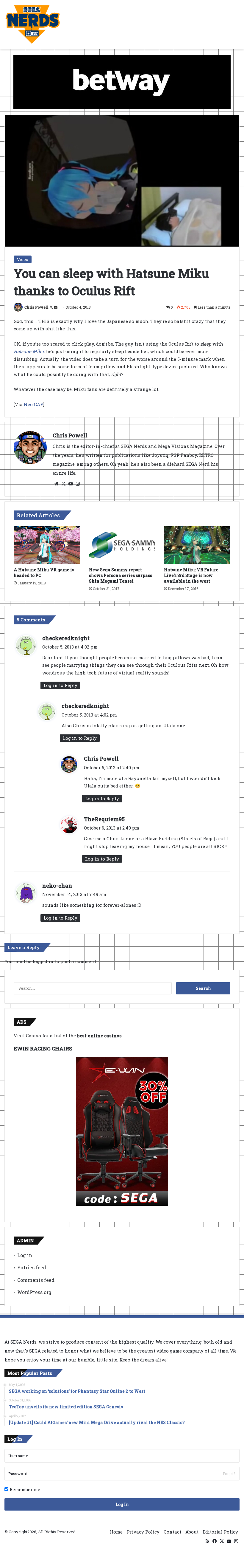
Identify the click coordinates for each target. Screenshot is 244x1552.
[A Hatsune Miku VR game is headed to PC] (47, 545)
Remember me (24, 1489)
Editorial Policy (220, 1532)
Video (22, 259)
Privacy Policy (143, 1532)
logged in (43, 961)
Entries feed (31, 1267)
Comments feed (35, 1280)
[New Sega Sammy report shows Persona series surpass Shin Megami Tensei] (122, 545)
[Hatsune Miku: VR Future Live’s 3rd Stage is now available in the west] (197, 545)
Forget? (229, 1473)
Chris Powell (36, 307)
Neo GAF (33, 404)
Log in (24, 1255)
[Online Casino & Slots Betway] (122, 81)
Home (116, 1532)
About (191, 1532)
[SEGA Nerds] (32, 24)
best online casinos (99, 1036)
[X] (63, 484)
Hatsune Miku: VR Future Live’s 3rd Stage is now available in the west (191, 575)
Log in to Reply (60, 685)
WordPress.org (34, 1292)
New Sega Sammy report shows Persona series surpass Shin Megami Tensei (120, 575)
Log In (122, 1504)
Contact (172, 1532)
